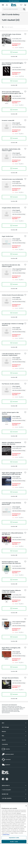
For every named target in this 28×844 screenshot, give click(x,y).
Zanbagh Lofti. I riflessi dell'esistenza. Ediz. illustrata (12, 533)
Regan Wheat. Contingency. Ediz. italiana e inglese (11, 648)
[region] (14, 824)
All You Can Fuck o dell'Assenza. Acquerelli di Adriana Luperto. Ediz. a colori (12, 92)
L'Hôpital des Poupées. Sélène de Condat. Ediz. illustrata (11, 591)
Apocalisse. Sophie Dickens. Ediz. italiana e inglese (11, 149)
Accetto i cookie (14, 841)
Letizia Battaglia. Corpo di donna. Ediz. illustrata (11, 35)
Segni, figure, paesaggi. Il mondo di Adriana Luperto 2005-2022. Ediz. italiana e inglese (12, 473)
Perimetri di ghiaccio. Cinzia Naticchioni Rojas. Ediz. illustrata (11, 562)
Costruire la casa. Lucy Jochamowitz (12, 179)
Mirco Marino (23, 446)
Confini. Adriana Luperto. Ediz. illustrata (10, 413)
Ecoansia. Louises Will (8, 120)
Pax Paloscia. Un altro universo (10, 384)
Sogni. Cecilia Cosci (7, 236)
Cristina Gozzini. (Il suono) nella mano (13, 295)
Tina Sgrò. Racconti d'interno (10, 678)
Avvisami (15, 52)
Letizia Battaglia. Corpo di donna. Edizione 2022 (11, 503)
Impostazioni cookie (14, 837)
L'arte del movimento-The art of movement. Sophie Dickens (11, 354)
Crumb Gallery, (15, 38)
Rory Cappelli (16, 123)
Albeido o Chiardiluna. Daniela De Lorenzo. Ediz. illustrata (11, 443)
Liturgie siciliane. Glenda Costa (11, 208)
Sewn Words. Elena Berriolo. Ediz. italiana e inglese (11, 265)
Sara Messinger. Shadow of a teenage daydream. (13, 324)
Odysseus (4, 619)
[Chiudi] (26, 806)
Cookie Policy (6, 834)
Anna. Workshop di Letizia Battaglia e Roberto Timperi (12, 63)
